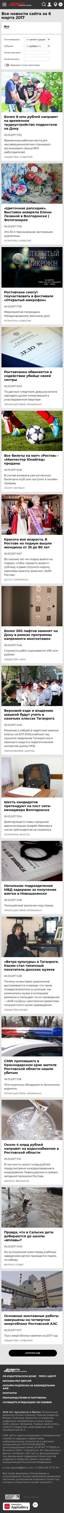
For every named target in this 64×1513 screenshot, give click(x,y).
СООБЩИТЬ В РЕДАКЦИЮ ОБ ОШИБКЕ (27, 1402)
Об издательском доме (19, 1376)
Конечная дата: (12, 59)
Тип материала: (12, 39)
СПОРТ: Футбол (14, 488)
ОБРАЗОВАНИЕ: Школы (19, 751)
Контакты (10, 1393)
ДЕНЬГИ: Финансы (16, 1181)
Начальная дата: (12, 52)
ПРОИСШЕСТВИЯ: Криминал (23, 404)
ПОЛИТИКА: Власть (17, 834)
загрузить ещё (32, 1353)
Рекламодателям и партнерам (24, 1397)
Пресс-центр (47, 1376)
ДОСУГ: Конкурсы (16, 580)
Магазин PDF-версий (17, 1380)
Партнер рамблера (31, 1497)
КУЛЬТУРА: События (17, 241)
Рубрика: (8, 46)
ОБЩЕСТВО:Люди (16, 1010)
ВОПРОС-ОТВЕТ (14, 1265)
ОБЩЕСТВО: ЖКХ (15, 659)
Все (6, 26)
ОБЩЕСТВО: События (18, 157)
